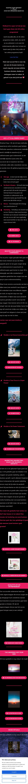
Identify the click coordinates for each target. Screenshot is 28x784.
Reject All (14, 780)
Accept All (14, 772)
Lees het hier (14, 57)
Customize (14, 776)
